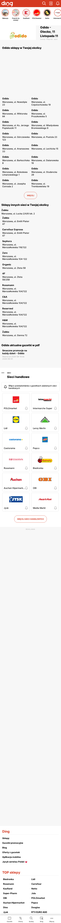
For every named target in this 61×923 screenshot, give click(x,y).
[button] (44, 4)
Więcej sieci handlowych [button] (30, 519)
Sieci (9, 373)
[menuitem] (9, 919)
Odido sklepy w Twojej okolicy (21, 48)
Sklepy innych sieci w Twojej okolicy (25, 205)
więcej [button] (30, 195)
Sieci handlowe (18, 377)
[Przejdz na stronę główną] (7, 4)
